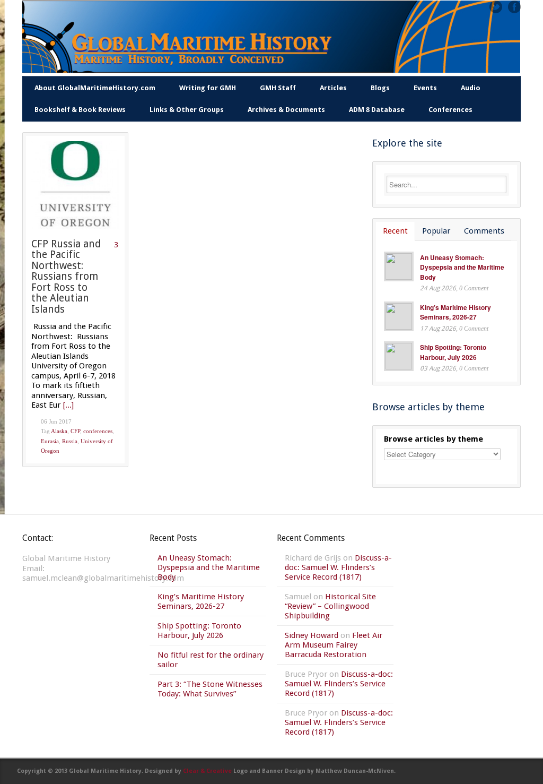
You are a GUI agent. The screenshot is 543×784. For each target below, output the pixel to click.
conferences (97, 431)
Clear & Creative (207, 771)
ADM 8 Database (377, 110)
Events (425, 88)
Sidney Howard (311, 635)
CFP (75, 431)
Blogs (380, 88)
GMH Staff (278, 88)
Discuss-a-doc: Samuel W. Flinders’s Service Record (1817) (338, 567)
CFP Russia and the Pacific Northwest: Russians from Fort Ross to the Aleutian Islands (66, 276)
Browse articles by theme (433, 439)
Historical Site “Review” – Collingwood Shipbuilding (330, 606)
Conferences (450, 110)
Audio (470, 88)
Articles (333, 88)
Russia (69, 441)
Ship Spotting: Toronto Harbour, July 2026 (453, 352)
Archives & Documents (286, 110)
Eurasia (50, 441)
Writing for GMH (207, 88)
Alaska (59, 431)
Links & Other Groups (187, 110)
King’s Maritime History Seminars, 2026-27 (455, 312)
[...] (68, 405)
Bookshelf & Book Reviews (80, 110)
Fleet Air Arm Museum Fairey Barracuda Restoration (333, 645)
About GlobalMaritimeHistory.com (94, 88)
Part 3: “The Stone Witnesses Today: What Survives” (209, 689)
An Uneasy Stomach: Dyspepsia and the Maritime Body (462, 267)
